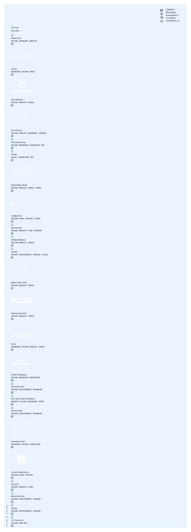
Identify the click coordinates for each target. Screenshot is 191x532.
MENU (161, 15)
